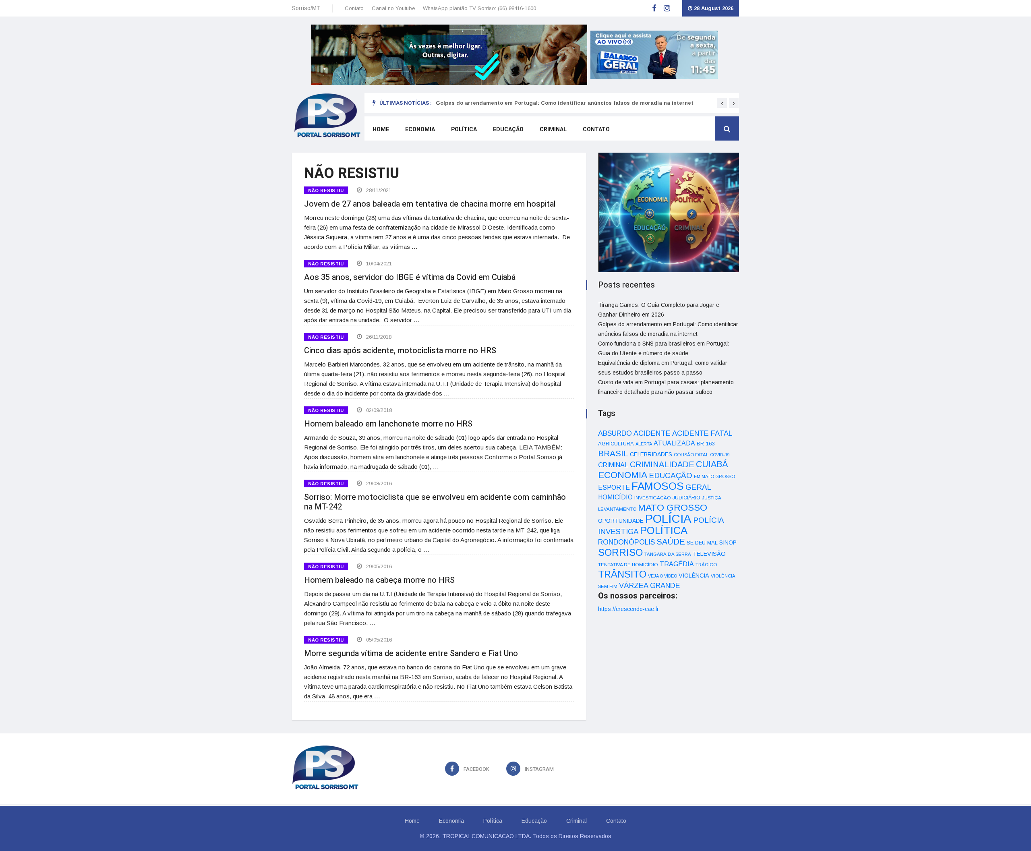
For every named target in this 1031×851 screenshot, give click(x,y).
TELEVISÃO (709, 554)
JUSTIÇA (711, 497)
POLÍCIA (668, 518)
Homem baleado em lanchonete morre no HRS (388, 424)
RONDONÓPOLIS (626, 542)
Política (464, 129)
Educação (508, 129)
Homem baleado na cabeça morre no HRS (379, 580)
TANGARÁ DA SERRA (667, 554)
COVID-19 (720, 454)
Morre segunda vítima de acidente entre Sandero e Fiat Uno (411, 653)
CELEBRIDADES (651, 454)
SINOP (728, 542)
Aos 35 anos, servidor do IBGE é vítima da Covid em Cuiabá (410, 277)
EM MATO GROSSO (714, 476)
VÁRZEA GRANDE (649, 586)
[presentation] (722, 103)
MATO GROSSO (672, 507)
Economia (420, 129)
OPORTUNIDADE (621, 521)
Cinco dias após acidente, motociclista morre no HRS (400, 350)
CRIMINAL (613, 464)
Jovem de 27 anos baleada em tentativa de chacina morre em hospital (430, 204)
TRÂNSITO (622, 574)
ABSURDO (615, 433)
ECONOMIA (622, 475)
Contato (354, 8)
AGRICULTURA (616, 444)
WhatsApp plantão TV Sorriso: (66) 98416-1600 (479, 8)
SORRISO (620, 552)
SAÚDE (670, 541)
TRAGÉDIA (677, 563)
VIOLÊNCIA (694, 575)
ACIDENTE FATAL (702, 433)
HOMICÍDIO (615, 497)
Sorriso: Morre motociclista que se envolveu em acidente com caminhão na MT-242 (435, 502)
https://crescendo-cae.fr (628, 609)
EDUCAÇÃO (670, 475)
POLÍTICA (663, 530)
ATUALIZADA (674, 443)
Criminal (553, 129)
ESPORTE (614, 487)
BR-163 (705, 444)
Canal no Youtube (393, 8)
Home (381, 129)
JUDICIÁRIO (686, 498)
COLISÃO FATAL (691, 454)
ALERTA (644, 443)
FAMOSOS (657, 486)
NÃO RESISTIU (326, 190)
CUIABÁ (712, 464)
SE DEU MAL (702, 543)
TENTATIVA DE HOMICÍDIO (628, 564)
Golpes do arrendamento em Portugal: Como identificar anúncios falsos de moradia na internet (565, 103)
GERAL (698, 487)
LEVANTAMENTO (617, 508)
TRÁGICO (706, 564)
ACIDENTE (652, 433)
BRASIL (613, 453)
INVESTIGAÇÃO (652, 497)
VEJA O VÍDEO (662, 576)
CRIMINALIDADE (662, 464)
